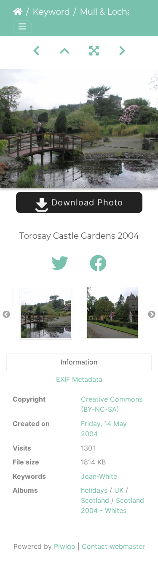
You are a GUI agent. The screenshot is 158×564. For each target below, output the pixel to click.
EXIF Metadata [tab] (79, 379)
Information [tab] (79, 362)
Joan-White (99, 476)
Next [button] (151, 314)
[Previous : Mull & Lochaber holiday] (36, 50)
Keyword (51, 12)
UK (118, 490)
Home (18, 11)
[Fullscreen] (94, 50)
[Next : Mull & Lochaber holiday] (122, 50)
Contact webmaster (113, 546)
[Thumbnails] (64, 50)
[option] (46, 313)
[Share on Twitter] (62, 263)
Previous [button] (6, 314)
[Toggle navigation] (22, 26)
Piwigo (64, 546)
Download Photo (85, 202)
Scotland (95, 500)
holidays (94, 490)
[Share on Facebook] (98, 263)
